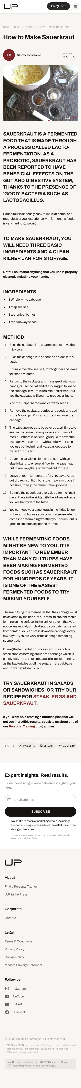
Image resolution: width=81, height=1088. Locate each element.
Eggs (58, 696)
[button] (75, 6)
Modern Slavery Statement (23, 965)
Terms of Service (41, 1065)
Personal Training (22, 726)
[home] (11, 6)
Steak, (42, 696)
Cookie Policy (14, 957)
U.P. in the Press (16, 894)
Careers (10, 918)
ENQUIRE (58, 6)
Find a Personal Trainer (21, 886)
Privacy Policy (14, 949)
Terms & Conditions (18, 941)
